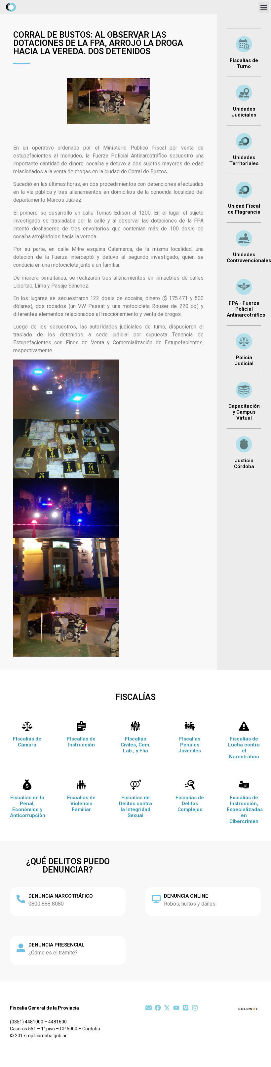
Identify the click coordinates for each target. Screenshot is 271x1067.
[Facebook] (158, 1008)
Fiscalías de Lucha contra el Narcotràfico (244, 748)
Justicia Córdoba (244, 463)
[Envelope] (148, 1008)
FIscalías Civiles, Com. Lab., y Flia (135, 745)
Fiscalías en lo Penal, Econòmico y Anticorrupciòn (27, 806)
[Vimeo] (185, 1008)
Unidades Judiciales (244, 112)
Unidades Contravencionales (249, 257)
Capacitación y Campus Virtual (244, 412)
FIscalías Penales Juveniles (189, 745)
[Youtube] (176, 1008)
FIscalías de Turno (244, 63)
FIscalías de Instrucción (81, 742)
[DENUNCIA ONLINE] (156, 899)
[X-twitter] (167, 1008)
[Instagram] (195, 1008)
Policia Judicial (244, 360)
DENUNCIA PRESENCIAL (56, 945)
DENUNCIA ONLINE (186, 896)
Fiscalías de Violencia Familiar (81, 803)
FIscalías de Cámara (27, 742)
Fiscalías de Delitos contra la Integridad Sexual (135, 806)
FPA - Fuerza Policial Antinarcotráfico (246, 309)
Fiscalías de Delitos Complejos (189, 803)
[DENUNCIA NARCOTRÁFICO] (21, 899)
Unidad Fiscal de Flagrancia (244, 209)
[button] (263, 7)
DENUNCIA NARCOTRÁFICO (60, 896)
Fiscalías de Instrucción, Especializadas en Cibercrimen (245, 809)
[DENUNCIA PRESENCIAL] (21, 948)
